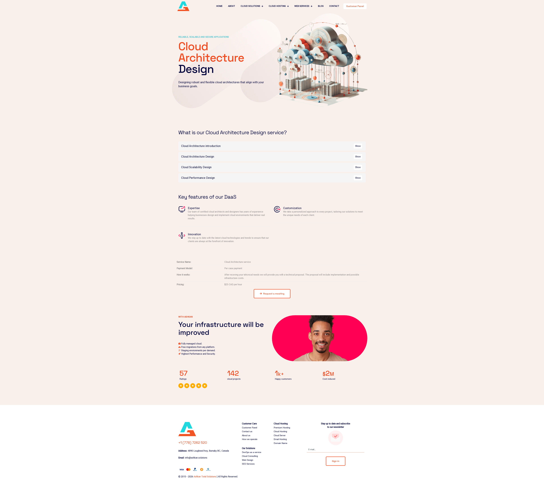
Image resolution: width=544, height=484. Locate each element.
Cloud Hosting (280, 431)
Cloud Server (280, 435)
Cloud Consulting (250, 456)
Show (358, 146)
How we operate (249, 439)
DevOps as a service (251, 452)
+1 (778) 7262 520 (192, 442)
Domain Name (280, 443)
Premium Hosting (282, 427)
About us (246, 435)
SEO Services (248, 464)
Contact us (247, 431)
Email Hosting (280, 439)
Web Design (247, 460)
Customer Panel (249, 427)
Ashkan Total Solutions (205, 476)
